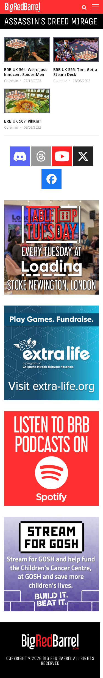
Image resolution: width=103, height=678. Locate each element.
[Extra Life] (51, 399)
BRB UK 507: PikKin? (22, 121)
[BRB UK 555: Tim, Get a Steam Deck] (76, 49)
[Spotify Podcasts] (51, 504)
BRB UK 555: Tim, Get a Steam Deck (75, 72)
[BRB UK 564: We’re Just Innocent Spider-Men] (27, 49)
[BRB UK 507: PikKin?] (27, 101)
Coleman (11, 80)
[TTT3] (51, 293)
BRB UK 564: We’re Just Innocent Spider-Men (25, 72)
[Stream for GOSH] (51, 610)
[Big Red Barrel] (22, 12)
